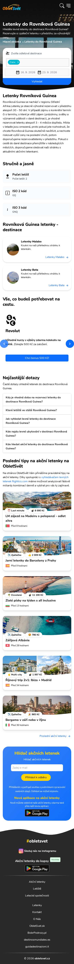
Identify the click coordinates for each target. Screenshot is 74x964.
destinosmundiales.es (37, 940)
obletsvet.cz (42, 958)
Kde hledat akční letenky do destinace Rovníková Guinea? (37, 446)
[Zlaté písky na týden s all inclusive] (37, 585)
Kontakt (37, 912)
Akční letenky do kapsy (37, 861)
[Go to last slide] (4, 344)
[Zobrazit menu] (68, 5)
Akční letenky (37, 882)
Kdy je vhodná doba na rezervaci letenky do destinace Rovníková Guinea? (33, 400)
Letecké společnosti (37, 895)
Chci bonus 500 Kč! (37, 358)
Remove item (18, 62)
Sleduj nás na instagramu (40, 851)
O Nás (37, 919)
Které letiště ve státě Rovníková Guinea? (31, 410)
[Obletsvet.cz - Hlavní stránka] (12, 5)
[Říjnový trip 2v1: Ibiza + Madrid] (37, 665)
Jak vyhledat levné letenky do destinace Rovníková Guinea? (31, 421)
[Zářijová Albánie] (37, 625)
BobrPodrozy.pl (37, 933)
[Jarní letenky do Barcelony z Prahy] (37, 545)
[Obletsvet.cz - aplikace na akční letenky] (37, 813)
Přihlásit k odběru (36, 777)
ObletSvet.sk (37, 926)
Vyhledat (37, 81)
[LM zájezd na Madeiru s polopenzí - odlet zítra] (37, 501)
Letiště (37, 889)
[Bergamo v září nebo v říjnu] (37, 705)
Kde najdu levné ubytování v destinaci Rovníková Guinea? (36, 434)
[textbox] (21, 62)
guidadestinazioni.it (37, 946)
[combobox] (37, 62)
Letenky (37, 905)
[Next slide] (70, 344)
